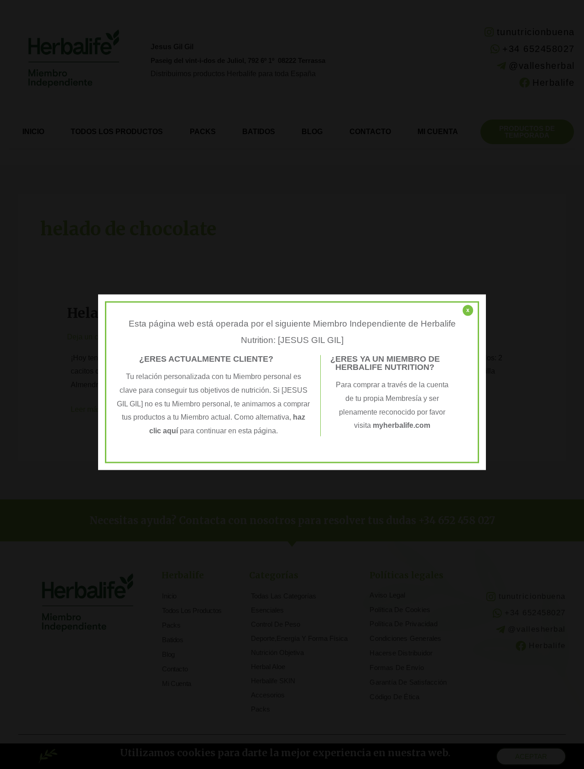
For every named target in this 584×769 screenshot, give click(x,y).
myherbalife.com (401, 426)
